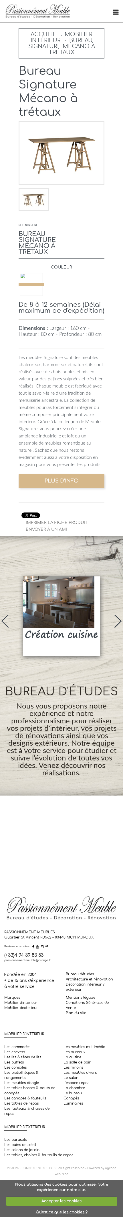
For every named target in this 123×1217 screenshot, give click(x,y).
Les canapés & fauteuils (25, 1098)
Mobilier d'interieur (20, 1003)
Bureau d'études (80, 974)
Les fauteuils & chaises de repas (26, 1111)
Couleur (61, 267)
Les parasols (15, 1140)
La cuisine (72, 1057)
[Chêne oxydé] (31, 284)
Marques (12, 998)
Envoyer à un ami (46, 529)
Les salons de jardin (21, 1150)
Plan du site (76, 1013)
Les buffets (14, 1062)
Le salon (71, 1078)
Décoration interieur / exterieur (85, 987)
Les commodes (17, 1047)
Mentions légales (80, 998)
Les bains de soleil (20, 1145)
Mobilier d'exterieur (21, 1008)
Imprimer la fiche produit (57, 522)
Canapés (71, 1098)
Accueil (43, 34)
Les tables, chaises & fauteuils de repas (38, 1155)
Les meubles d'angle (21, 1083)
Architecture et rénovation (89, 979)
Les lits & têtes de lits (22, 1057)
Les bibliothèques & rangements (21, 1075)
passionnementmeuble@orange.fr (27, 960)
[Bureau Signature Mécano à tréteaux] (34, 199)
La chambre (74, 1088)
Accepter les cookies (61, 1201)
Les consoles (15, 1067)
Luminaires (73, 1103)
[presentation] (5, 621)
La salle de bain (77, 1062)
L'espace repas (76, 1083)
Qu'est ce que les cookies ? (62, 1212)
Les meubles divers (80, 1073)
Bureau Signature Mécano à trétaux (61, 46)
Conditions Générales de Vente (87, 1005)
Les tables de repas (21, 1103)
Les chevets (14, 1052)
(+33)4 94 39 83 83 (23, 955)
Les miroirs (73, 1067)
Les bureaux (75, 1052)
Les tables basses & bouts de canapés (29, 1090)
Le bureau (73, 1093)
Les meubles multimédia (84, 1047)
